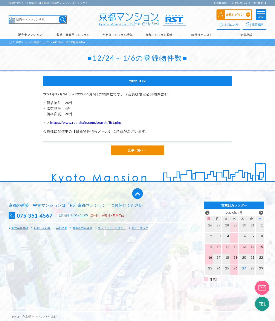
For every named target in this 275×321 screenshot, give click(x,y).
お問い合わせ (240, 3)
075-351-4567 (34, 215)
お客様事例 (220, 3)
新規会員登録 (19, 228)
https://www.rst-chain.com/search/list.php (85, 122)
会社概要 (258, 3)
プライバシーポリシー (112, 228)
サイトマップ (139, 228)
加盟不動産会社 (82, 228)
